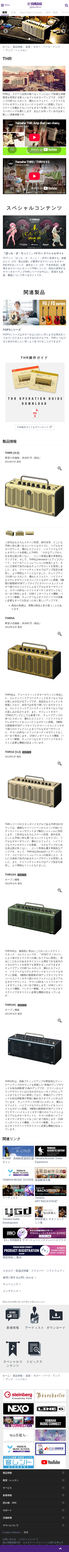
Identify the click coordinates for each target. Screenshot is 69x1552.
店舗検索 (7, 1517)
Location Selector (11, 1532)
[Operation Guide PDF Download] (34, 393)
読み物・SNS (9, 1502)
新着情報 (7, 1495)
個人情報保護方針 (12, 1542)
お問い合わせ (9, 1539)
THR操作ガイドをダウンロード (33, 427)
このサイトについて (28, 1539)
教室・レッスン (11, 1480)
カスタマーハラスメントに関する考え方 (43, 1542)
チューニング (10, 1284)
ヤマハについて (11, 1525)
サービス (7, 1488)
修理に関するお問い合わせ (18, 1277)
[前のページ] (4, 30)
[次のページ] (64, 30)
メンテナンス (10, 1291)
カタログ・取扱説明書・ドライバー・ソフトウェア (32, 1270)
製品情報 (7, 1473)
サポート (7, 1510)
